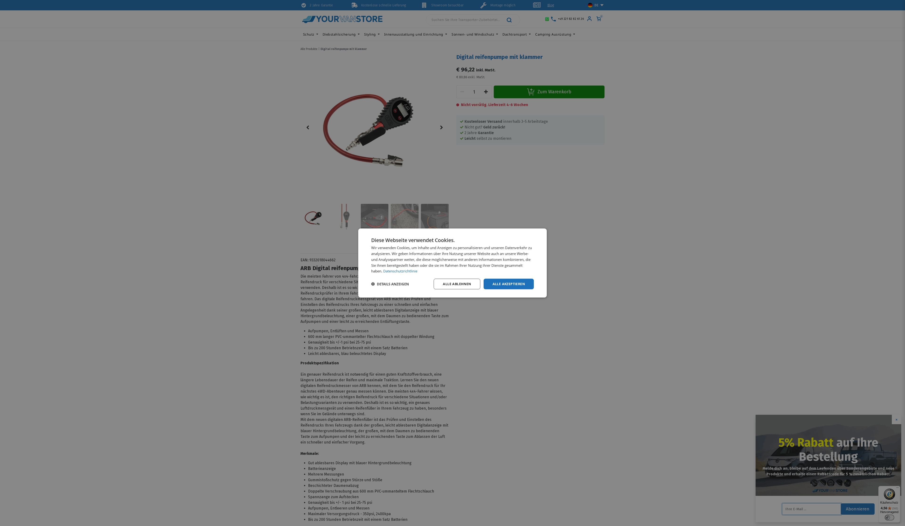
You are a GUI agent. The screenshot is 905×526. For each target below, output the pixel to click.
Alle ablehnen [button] (457, 284)
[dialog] (452, 263)
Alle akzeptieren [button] (509, 284)
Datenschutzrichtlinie (400, 271)
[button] (390, 284)
